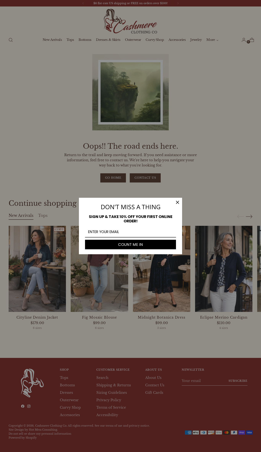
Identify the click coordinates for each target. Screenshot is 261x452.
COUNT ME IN (130, 244)
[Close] (177, 202)
